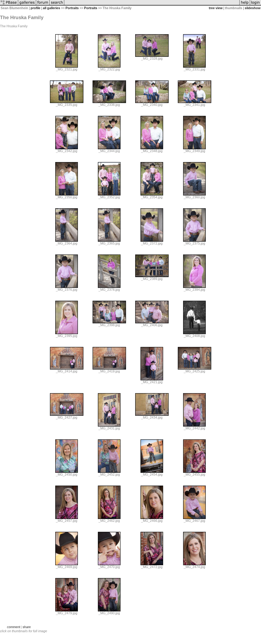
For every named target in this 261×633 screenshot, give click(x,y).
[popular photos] (151, 4)
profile (35, 8)
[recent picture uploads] (27, 4)
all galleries (51, 8)
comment (13, 627)
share (27, 627)
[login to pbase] (255, 4)
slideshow (252, 8)
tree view (215, 8)
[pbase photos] (9, 4)
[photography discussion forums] (43, 4)
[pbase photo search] (57, 4)
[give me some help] (244, 4)
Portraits (72, 8)
